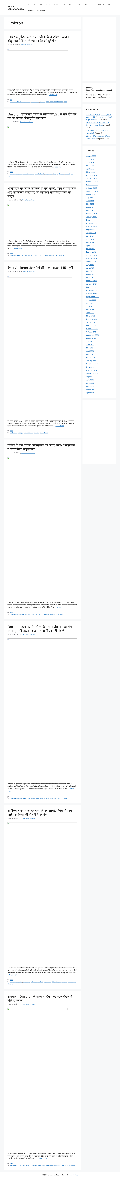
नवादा (65, 102)
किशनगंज (52, 798)
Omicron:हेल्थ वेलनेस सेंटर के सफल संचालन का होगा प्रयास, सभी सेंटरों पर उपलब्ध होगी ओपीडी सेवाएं (40, 629)
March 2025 (90, 210)
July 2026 (90, 159)
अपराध (56, 5)
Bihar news (13, 102)
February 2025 (91, 214)
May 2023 (90, 271)
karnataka (34, 1165)
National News (28, 433)
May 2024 (90, 242)
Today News (44, 433)
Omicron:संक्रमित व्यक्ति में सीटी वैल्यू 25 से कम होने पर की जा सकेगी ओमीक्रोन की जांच (42, 116)
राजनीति (63, 5)
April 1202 (90, 393)
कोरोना (47, 102)
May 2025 (90, 204)
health (42, 174)
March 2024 (90, 249)
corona (19, 174)
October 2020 (91, 370)
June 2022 (90, 306)
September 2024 (92, 230)
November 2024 (92, 223)
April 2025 (90, 207)
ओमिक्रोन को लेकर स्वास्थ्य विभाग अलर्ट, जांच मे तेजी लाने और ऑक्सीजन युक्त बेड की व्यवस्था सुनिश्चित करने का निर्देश (42, 192)
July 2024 (90, 236)
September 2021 (92, 335)
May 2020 (90, 386)
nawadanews (35, 102)
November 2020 (92, 367)
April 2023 (90, 274)
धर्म (70, 5)
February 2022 (91, 319)
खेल (109, 5)
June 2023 (90, 268)
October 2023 (91, 258)
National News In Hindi (53, 1165)
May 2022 (90, 309)
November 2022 (92, 290)
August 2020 (91, 377)
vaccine (51, 255)
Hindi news (26, 982)
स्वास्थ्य (78, 5)
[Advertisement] (99, 49)
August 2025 (91, 194)
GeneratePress (74, 1175)
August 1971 (91, 389)
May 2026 (90, 166)
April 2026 (90, 169)
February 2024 (91, 252)
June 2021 (90, 345)
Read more (53, 95)
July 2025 (90, 198)
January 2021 (91, 361)
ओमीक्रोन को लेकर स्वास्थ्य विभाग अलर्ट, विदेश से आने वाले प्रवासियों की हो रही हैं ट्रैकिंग (40, 812)
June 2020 (90, 383)
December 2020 (92, 364)
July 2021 (89, 341)
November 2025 (92, 185)
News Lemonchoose (16, 7)
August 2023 (91, 262)
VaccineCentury (60, 255)
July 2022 (90, 303)
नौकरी (91, 5)
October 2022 (91, 293)
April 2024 (90, 246)
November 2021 (92, 329)
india (15, 433)
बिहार (46, 5)
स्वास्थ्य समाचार (11, 176)
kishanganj (31, 798)
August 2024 (91, 233)
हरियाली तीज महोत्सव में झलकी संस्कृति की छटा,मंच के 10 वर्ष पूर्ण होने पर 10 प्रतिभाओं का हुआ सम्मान (99, 117)
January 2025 (91, 217)
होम (29, 5)
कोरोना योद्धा (53, 102)
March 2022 (90, 316)
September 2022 (92, 297)
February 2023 (91, 281)
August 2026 (91, 156)
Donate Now (41, 10)
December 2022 (92, 287)
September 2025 (92, 191)
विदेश (40, 5)
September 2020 (92, 373)
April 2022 (90, 313)
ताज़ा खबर (57, 798)
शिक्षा (85, 5)
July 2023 (90, 265)
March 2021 (90, 354)
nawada (27, 102)
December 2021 (92, 325)
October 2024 (91, 226)
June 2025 (90, 201)
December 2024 (92, 220)
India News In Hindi (37, 982)
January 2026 (91, 178)
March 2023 (90, 278)
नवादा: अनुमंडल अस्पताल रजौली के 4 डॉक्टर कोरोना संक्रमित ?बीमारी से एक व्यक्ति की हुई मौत (38, 39)
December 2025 (92, 182)
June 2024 (90, 239)
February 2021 (91, 357)
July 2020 (90, 380)
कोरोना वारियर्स (59, 102)
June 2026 (90, 162)
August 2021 (91, 338)
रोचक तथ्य (30, 10)
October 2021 (91, 332)
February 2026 (91, 175)
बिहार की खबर (64, 798)
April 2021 (90, 351)
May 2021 (90, 348)
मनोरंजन (99, 5)
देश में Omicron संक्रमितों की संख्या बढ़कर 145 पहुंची (40, 268)
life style (55, 174)
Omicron (42, 102)
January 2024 (91, 255)
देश (34, 5)
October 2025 (91, 188)
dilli (16, 1165)
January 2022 (91, 322)
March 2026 (90, 172)
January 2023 (91, 284)
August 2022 (91, 300)
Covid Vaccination (28, 174)
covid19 (37, 174)
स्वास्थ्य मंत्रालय (69, 174)
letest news (21, 102)
